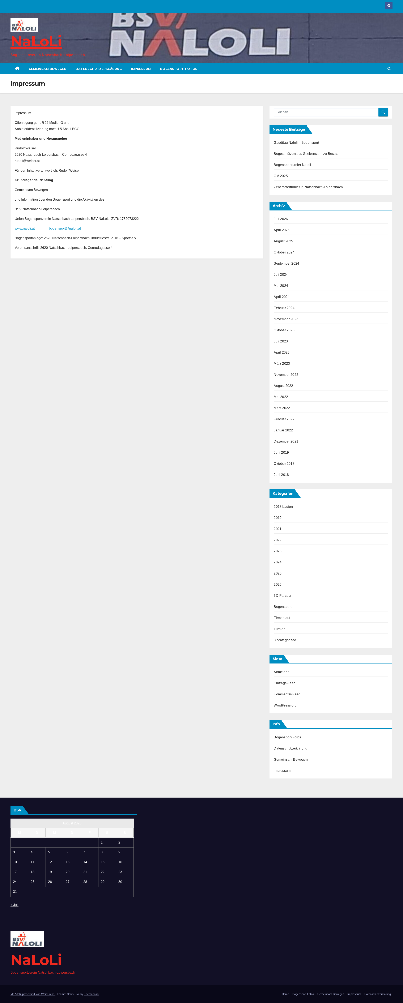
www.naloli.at (25, 228)
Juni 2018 (281, 475)
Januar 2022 (283, 430)
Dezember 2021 (286, 441)
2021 (277, 529)
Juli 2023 (281, 341)
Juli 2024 (281, 274)
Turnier (279, 629)
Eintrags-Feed (285, 683)
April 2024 (281, 297)
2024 (277, 562)
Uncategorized (285, 640)
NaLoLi (36, 41)
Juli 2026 (281, 219)
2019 (277, 518)
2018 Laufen (283, 506)
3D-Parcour (282, 595)
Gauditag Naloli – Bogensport (296, 142)
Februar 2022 (284, 419)
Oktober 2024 (284, 252)
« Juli (14, 905)
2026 (277, 584)
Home (285, 994)
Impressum (141, 69)
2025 (277, 573)
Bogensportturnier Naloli (292, 165)
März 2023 (282, 363)
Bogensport (282, 607)
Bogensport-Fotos (179, 69)
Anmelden (281, 672)
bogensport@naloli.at (65, 228)
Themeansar (91, 994)
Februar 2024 (284, 308)
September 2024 (286, 263)
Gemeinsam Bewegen (48, 69)
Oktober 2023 (284, 330)
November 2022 (286, 374)
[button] (389, 69)
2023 (277, 551)
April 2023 (281, 352)
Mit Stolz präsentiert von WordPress (32, 994)
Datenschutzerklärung (99, 69)
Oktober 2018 (284, 463)
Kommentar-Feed (287, 694)
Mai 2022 (281, 397)
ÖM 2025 (281, 176)
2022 (277, 540)
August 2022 (283, 386)
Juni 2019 (281, 452)
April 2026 (281, 230)
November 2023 (286, 319)
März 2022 (282, 408)
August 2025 (283, 241)
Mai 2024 (281, 285)
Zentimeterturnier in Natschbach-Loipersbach (308, 187)
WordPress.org (285, 705)
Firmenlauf (282, 618)
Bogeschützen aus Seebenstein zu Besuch (306, 153)
